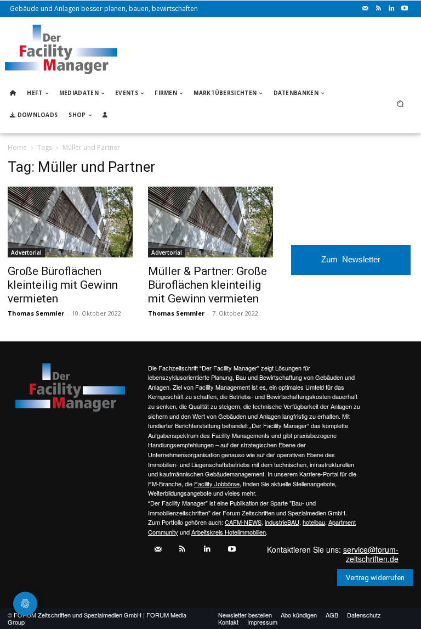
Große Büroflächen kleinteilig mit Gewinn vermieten (63, 285)
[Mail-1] (365, 8)
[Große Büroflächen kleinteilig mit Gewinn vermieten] (70, 222)
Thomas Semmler (36, 313)
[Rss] (378, 8)
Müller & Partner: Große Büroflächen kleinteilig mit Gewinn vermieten (207, 285)
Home (17, 147)
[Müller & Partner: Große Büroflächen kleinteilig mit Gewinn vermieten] (210, 222)
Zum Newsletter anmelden (350, 265)
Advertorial (26, 252)
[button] (400, 104)
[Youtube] (404, 8)
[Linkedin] (391, 8)
